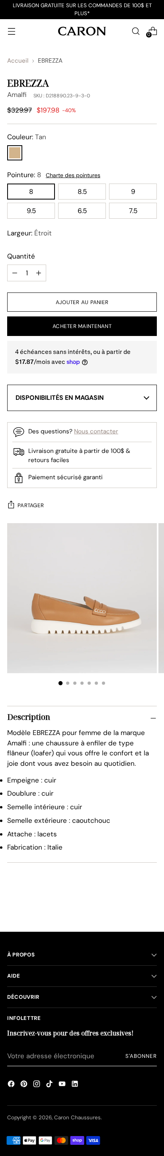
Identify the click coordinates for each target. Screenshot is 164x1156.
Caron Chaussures (77, 1117)
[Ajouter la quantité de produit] (15, 273)
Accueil (17, 61)
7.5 (133, 210)
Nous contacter (96, 431)
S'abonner (141, 1056)
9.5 (31, 210)
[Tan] (14, 152)
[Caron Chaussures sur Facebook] (11, 1085)
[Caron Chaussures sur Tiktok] (49, 1085)
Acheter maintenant (82, 326)
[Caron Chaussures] (82, 31)
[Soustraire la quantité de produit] (38, 273)
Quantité (21, 256)
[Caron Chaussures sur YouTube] (62, 1085)
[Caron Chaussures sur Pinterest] (24, 1085)
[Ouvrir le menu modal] (11, 31)
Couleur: (26, 136)
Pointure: (24, 174)
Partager (31, 505)
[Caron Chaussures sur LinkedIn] (75, 1085)
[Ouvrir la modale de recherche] (135, 31)
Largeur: (29, 233)
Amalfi (17, 94)
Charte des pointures (73, 175)
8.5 (82, 191)
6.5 (82, 210)
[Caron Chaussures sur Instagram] (37, 1085)
